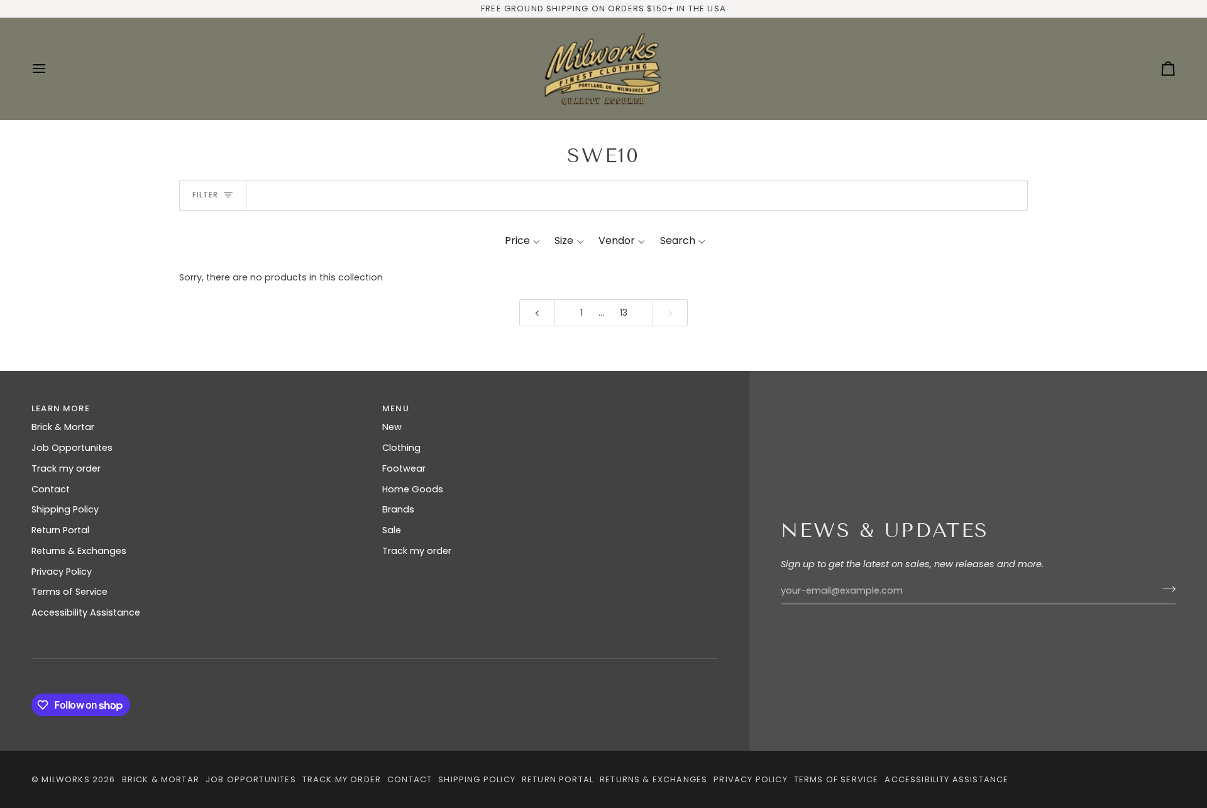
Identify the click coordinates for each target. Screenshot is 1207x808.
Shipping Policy (65, 509)
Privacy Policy (61, 571)
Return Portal (60, 530)
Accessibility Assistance (85, 612)
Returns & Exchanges (78, 551)
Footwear (404, 468)
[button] (522, 241)
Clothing (401, 447)
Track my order (66, 468)
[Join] (1165, 589)
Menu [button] (395, 408)
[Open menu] (50, 69)
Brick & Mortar (62, 427)
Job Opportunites (72, 447)
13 (623, 312)
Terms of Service (69, 591)
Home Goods (412, 489)
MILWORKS (65, 779)
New (392, 427)
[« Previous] (537, 312)
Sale (391, 530)
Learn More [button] (60, 408)
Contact (50, 489)
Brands (398, 509)
